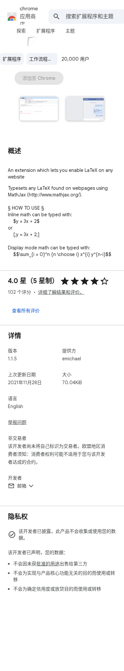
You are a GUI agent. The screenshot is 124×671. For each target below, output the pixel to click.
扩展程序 (12, 59)
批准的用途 (48, 564)
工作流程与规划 (43, 59)
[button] (39, 109)
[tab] (21, 31)
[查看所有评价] (26, 310)
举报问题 (17, 422)
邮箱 (21, 486)
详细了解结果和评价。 (61, 292)
